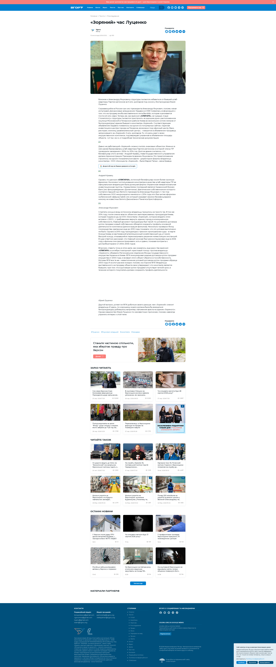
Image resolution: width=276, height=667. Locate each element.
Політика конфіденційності (138, 657)
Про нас (121, 7)
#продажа (135, 332)
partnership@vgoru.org (105, 615)
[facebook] (168, 7)
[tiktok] (182, 7)
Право (132, 628)
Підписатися (165, 634)
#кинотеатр (125, 332)
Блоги (98, 7)
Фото (132, 631)
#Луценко (95, 332)
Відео (105, 7)
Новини (90, 7)
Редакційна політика (136, 655)
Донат (98, 356)
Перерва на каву (136, 633)
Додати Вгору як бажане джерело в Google (119, 166)
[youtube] (175, 7)
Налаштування (265, 662)
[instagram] (172, 7)
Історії (132, 617)
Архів (131, 647)
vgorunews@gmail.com (83, 618)
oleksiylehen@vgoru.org (106, 618)
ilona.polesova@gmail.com (84, 615)
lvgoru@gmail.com (81, 620)
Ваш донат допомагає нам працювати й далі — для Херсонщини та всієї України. (138, 2)
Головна (93, 16)
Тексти (112, 7)
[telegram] (179, 7)
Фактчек (133, 623)
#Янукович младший (109, 332)
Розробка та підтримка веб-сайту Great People (178, 660)
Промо (132, 636)
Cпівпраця (140, 7)
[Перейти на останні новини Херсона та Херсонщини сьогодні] (77, 7)
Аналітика (133, 620)
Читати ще (138, 583)
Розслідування (113, 16)
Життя (132, 639)
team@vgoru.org (80, 623)
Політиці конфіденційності (255, 659)
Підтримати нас (194, 8)
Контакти (130, 7)
